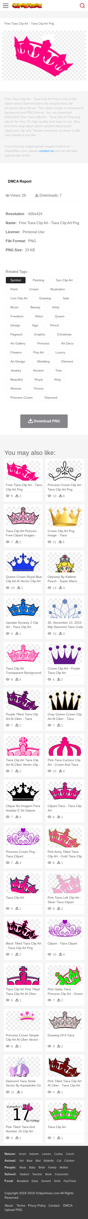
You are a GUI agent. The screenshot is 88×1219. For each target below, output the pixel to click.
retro (39, 316)
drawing (45, 298)
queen (60, 316)
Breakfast (22, 1181)
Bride (42, 1167)
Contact (54, 1205)
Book (48, 1174)
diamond (50, 397)
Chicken (69, 1160)
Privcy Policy (37, 1205)
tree (58, 370)
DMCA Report (19, 181)
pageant (16, 334)
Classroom (61, 1174)
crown (34, 289)
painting (38, 280)
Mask (22, 1167)
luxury (60, 352)
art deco (67, 343)
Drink (57, 1181)
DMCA (67, 1205)
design (15, 325)
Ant (21, 1160)
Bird (38, 1160)
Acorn (22, 1154)
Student (24, 1174)
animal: (10, 1160)
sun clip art (64, 280)
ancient (38, 370)
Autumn (34, 1154)
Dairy (35, 1181)
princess (43, 343)
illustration (57, 289)
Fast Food (70, 1181)
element (67, 361)
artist (55, 307)
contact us (46, 151)
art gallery (17, 343)
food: (9, 1181)
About (9, 1205)
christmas (64, 334)
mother (64, 1167)
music (14, 307)
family (52, 1167)
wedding (43, 361)
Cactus (58, 1154)
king (57, 379)
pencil (54, 325)
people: (10, 1167)
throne (38, 388)
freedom (16, 316)
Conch (70, 1154)
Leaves (46, 1154)
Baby (32, 1167)
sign (35, 325)
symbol (15, 280)
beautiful (16, 379)
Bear (29, 1160)
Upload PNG (13, 1210)
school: (10, 1174)
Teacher (37, 1174)
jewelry (15, 370)
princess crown (21, 397)
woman (15, 388)
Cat (59, 1160)
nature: (10, 1154)
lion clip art (19, 298)
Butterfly (49, 1160)
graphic (39, 334)
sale (66, 298)
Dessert (46, 1181)
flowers (16, 352)
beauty (35, 307)
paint (14, 289)
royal (39, 379)
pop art (38, 352)
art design (17, 361)
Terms (20, 1205)
